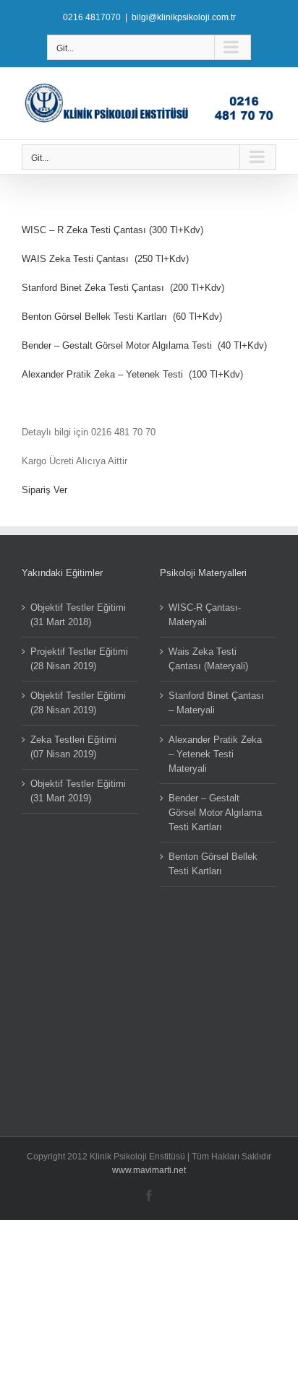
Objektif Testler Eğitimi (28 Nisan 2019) (78, 702)
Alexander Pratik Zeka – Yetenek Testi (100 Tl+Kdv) (132, 374)
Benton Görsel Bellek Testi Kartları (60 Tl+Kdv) (122, 316)
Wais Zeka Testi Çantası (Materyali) (208, 658)
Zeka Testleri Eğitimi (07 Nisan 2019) (73, 746)
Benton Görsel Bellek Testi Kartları (213, 863)
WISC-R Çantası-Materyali (205, 614)
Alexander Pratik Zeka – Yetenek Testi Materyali (215, 754)
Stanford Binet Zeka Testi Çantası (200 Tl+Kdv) (123, 287)
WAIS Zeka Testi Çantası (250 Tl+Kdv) (105, 258)
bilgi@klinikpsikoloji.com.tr (184, 17)
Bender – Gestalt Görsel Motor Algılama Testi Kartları (215, 812)
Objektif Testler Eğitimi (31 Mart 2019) (78, 791)
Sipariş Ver (44, 489)
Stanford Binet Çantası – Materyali (216, 702)
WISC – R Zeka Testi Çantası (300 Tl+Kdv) (112, 230)
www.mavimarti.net (149, 1170)
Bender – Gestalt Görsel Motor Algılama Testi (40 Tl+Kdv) (144, 345)
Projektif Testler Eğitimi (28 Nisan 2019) (79, 658)
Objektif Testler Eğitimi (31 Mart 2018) (78, 614)
